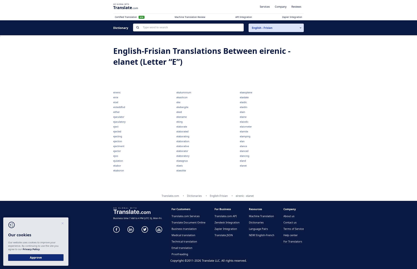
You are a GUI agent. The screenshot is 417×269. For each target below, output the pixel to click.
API (226, 216)
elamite (244, 131)
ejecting (117, 136)
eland (243, 160)
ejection (117, 141)
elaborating (182, 136)
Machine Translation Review (190, 17)
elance (243, 146)
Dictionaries (256, 222)
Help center (290, 235)
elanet (243, 165)
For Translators (292, 241)
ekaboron (118, 170)
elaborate (181, 126)
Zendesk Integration (227, 222)
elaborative (182, 146)
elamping (245, 136)
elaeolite (181, 170)
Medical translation (183, 235)
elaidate (244, 97)
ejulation (118, 160)
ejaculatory (119, 121)
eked (179, 112)
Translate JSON (224, 235)
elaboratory (182, 155)
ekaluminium (183, 92)
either (116, 112)
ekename (181, 116)
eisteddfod (119, 107)
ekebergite (182, 107)
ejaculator (118, 116)
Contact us (290, 222)
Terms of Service (293, 229)
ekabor (117, 165)
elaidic (243, 102)
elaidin (243, 107)
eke (178, 102)
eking (179, 121)
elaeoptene (246, 92)
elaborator (182, 151)
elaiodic (244, 121)
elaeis (179, 165)
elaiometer (246, 126)
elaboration (182, 141)
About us (289, 216)
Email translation (182, 248)
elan (242, 141)
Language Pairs (258, 229)
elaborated (182, 131)
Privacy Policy (31, 249)
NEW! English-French (261, 235)
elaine (243, 116)
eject (115, 126)
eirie (115, 97)
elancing (244, 155)
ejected (117, 131)
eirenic (117, 92)
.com (125, 7)
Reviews (296, 6)
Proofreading (180, 254)
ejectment (118, 146)
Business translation (184, 229)
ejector (117, 151)
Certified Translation (129, 17)
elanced (244, 151)
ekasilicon (181, 97)
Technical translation (184, 241)
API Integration (243, 17)
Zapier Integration (292, 17)
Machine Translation (261, 216)
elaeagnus (182, 160)
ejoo (115, 155)
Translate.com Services (186, 216)
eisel (115, 102)
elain (242, 112)
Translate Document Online (188, 222)
